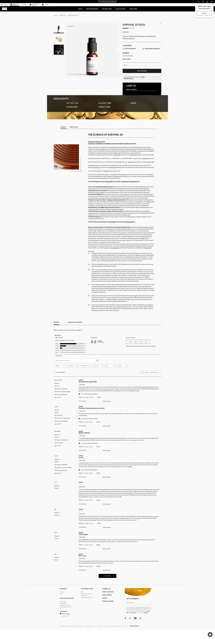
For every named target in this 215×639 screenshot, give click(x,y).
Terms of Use (133, 612)
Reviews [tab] (56, 322)
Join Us (61, 593)
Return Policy (84, 595)
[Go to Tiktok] (140, 618)
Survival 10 (134, 155)
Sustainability (63, 603)
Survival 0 (145, 158)
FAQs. (143, 77)
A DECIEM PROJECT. (134, 626)
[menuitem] (5, 4)
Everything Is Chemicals (66, 607)
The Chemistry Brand (35, 5)
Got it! (204, 13)
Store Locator (107, 601)
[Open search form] (198, 1)
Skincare (62, 15)
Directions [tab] (74, 127)
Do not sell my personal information (113, 626)
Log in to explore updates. (107, 2)
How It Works (131, 89)
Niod (14, 4)
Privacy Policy (100, 626)
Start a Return (107, 592)
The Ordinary (6, 5)
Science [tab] (63, 127)
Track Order (107, 595)
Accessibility (63, 601)
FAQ (82, 592)
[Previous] (91, 1)
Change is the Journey (65, 605)
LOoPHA (24, 4)
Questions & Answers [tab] (75, 322)
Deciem (46, 4)
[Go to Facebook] (125, 618)
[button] (80, 8)
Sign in (104, 598)
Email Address (130, 602)
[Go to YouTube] (135, 618)
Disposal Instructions (86, 593)
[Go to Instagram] (130, 618)
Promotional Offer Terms (87, 597)
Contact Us (146, 612)
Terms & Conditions (89, 626)
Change (68, 613)
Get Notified (142, 71)
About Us (62, 592)
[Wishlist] (160, 23)
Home (55, 15)
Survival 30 (117, 155)
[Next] (123, 1)
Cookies (126, 626)
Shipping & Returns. (129, 78)
